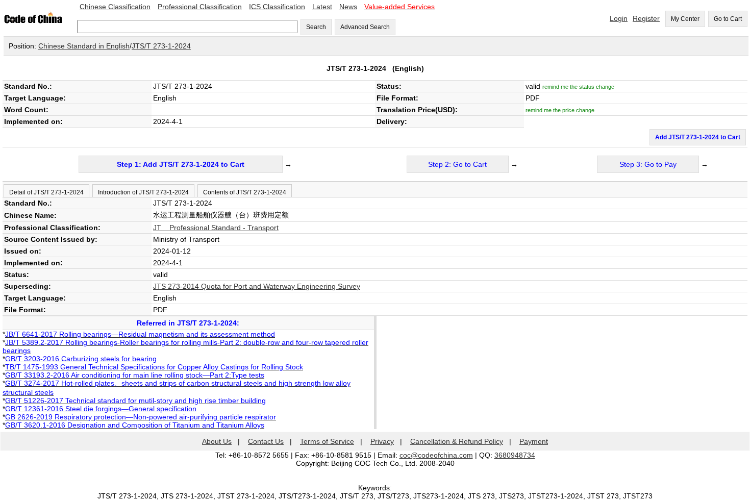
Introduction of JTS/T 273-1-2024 (143, 192)
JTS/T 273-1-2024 (161, 46)
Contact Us (266, 441)
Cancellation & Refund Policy (456, 441)
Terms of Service (327, 441)
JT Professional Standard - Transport (216, 227)
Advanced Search (365, 27)
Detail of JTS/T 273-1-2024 (46, 192)
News (348, 7)
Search (316, 27)
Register (646, 18)
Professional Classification (200, 7)
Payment (533, 441)
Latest (322, 7)
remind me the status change (578, 87)
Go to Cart (728, 18)
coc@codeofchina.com (436, 455)
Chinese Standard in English (84, 46)
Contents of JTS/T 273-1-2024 (244, 192)
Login (619, 18)
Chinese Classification (115, 7)
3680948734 (514, 455)
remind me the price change (560, 110)
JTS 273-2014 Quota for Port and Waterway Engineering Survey (256, 286)
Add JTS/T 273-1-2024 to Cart (697, 137)
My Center (685, 18)
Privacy (382, 441)
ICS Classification (277, 7)
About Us (217, 441)
